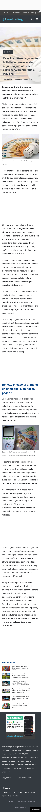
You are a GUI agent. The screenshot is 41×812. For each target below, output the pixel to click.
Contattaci (6, 781)
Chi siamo (6, 12)
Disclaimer (25, 12)
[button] (31, 19)
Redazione (16, 12)
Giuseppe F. (8, 79)
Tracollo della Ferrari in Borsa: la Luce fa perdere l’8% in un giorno (20, 698)
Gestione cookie (35, 809)
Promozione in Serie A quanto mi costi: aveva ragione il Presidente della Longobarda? (20, 675)
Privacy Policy (35, 12)
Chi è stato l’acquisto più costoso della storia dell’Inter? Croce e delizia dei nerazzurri (20, 683)
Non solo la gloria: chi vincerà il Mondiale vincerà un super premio (21, 705)
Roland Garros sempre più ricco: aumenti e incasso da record (20, 668)
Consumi (8, 52)
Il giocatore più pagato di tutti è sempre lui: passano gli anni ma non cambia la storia (21, 690)
